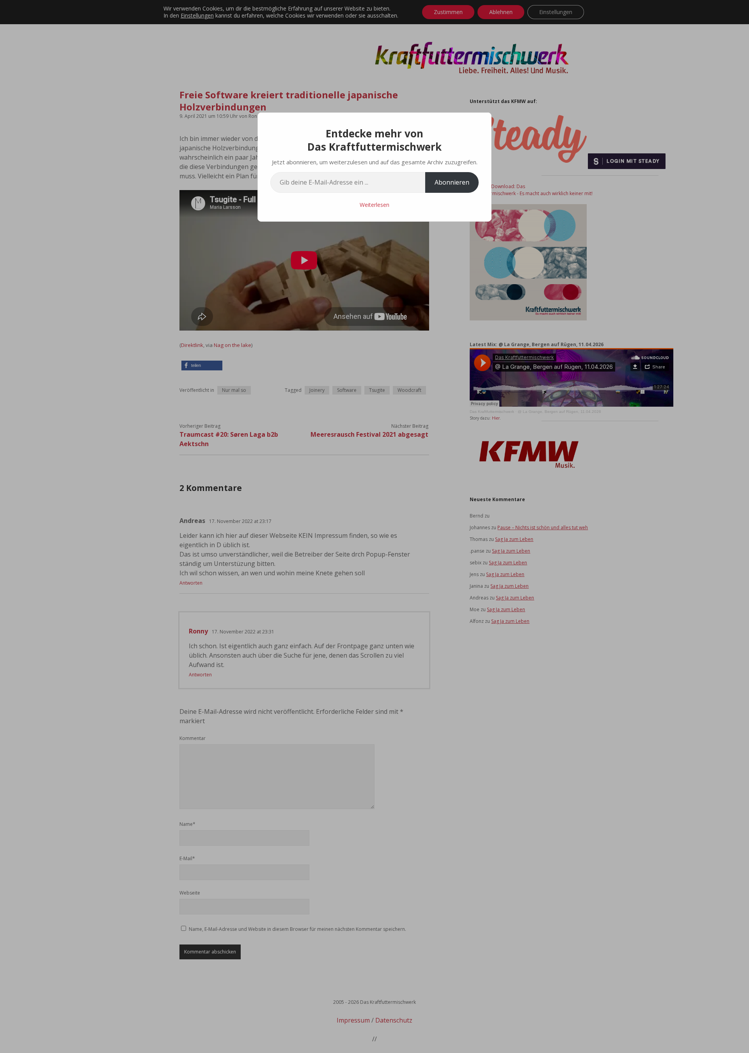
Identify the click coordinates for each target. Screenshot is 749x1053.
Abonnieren (452, 182)
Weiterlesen (374, 204)
